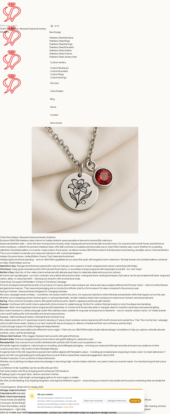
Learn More (69, 407)
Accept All (135, 400)
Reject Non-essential (93, 400)
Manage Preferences (117, 400)
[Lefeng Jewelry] (12, 48)
